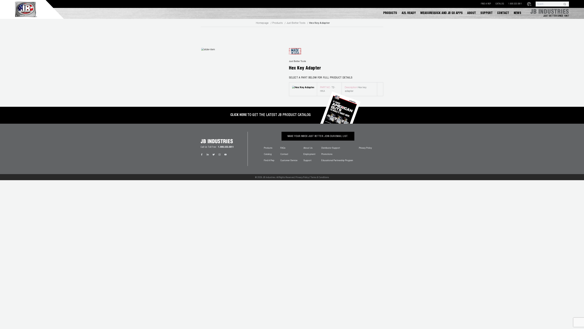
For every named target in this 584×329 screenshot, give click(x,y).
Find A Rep (486, 4)
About (471, 13)
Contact (503, 13)
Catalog (499, 4)
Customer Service (288, 161)
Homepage (262, 23)
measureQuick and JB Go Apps (441, 13)
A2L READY (409, 13)
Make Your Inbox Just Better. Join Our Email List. (318, 136)
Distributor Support (330, 148)
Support (486, 13)
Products (390, 13)
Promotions (326, 154)
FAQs (282, 148)
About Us (308, 148)
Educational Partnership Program (337, 161)
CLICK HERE (238, 115)
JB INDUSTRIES (549, 12)
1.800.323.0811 (515, 4)
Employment (309, 154)
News (517, 13)
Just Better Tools (296, 23)
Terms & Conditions (319, 177)
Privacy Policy (365, 148)
